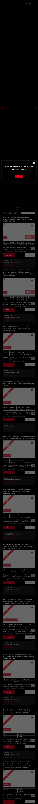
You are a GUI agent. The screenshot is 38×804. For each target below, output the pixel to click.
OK (19, 176)
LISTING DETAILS (9, 255)
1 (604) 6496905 (8, 264)
